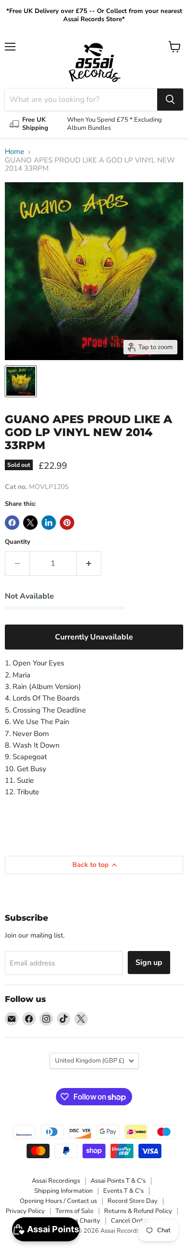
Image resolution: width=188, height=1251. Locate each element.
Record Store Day (132, 1201)
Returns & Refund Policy (138, 1211)
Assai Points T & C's (118, 1180)
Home (14, 152)
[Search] (170, 99)
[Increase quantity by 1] (89, 563)
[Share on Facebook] (12, 522)
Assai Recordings (56, 1180)
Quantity (17, 542)
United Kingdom (89, 1060)
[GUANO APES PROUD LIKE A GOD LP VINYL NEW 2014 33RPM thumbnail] (20, 381)
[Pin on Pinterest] (67, 522)
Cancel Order (129, 1220)
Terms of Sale (74, 1211)
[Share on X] (30, 522)
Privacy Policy (25, 1211)
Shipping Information (63, 1191)
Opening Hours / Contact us (58, 1201)
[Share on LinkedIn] (48, 522)
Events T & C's (123, 1191)
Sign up (148, 962)
